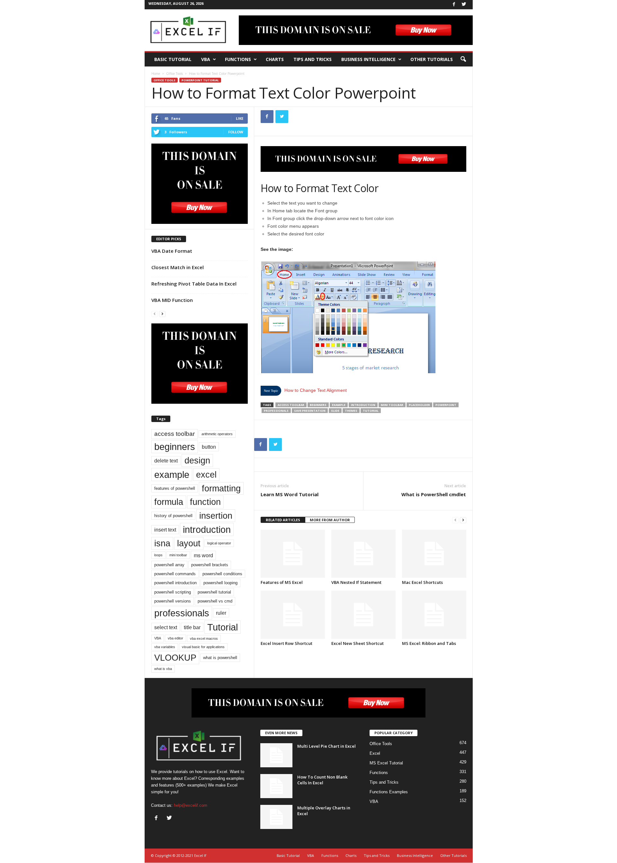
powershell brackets (209, 564)
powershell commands (175, 573)
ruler (221, 613)
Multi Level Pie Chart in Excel (326, 746)
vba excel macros (204, 638)
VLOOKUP (175, 658)
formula (168, 502)
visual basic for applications (203, 647)
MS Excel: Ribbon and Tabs (429, 643)
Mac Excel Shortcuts (422, 582)
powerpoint (445, 405)
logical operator (219, 543)
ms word (203, 555)
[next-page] (463, 520)
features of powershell (174, 488)
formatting (221, 488)
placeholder (419, 405)
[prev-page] (455, 520)
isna (162, 543)
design (197, 460)
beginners (318, 405)
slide (335, 411)
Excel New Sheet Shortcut (357, 643)
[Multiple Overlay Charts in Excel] (276, 817)
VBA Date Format (171, 251)
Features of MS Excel (282, 582)
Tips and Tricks (312, 59)
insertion (215, 516)
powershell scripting (172, 592)
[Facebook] (454, 4)
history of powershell (173, 515)
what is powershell (220, 657)
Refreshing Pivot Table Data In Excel (194, 283)
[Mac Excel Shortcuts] (434, 554)
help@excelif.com (190, 805)
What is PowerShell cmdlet (433, 494)
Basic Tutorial (173, 59)
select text (165, 627)
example (338, 405)
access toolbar (291, 405)
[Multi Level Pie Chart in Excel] (276, 755)
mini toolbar (392, 405)
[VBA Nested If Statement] (363, 554)
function (205, 502)
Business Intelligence (368, 59)
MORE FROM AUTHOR (330, 519)
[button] (463, 59)
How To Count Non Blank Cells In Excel (322, 780)
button (209, 447)
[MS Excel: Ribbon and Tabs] (434, 615)
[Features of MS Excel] (293, 554)
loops (158, 555)
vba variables (164, 647)
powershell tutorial (214, 592)
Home (155, 73)
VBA (205, 59)
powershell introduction (175, 582)
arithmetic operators (217, 434)
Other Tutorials (431, 59)
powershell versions (172, 601)
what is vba (163, 669)
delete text (166, 460)
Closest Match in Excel (177, 267)
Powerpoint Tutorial (200, 80)
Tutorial (371, 411)
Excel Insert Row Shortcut (286, 643)
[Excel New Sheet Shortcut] (363, 615)
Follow (235, 131)
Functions (238, 59)
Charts (275, 59)
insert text (165, 530)
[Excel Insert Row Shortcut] (293, 615)
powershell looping (220, 582)
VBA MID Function (172, 300)
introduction (363, 405)
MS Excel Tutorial (386, 763)
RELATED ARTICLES (283, 519)
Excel (375, 753)
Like (239, 118)
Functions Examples (389, 791)
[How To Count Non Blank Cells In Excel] (276, 786)
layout (189, 543)
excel (206, 475)
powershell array (169, 564)
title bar (192, 627)
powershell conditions (222, 573)
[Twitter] (464, 4)
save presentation (310, 411)
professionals (276, 411)
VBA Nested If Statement (356, 582)
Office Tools (174, 73)
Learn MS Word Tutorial (289, 494)
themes (351, 411)
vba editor (175, 638)
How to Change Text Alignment (315, 390)
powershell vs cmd (215, 601)
